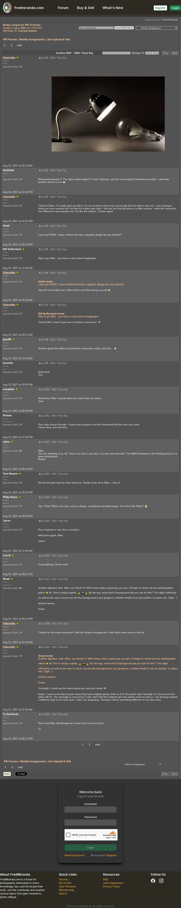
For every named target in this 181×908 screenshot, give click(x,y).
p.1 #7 (44, 304)
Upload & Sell (10, 66)
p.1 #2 (44, 170)
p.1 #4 (44, 225)
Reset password (74, 855)
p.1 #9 (44, 363)
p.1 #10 (45, 389)
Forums (63, 879)
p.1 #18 (45, 623)
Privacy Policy (111, 886)
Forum (63, 8)
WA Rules (8, 30)
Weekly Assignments (32, 39)
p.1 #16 (45, 555)
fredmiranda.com (29, 8)
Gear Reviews (67, 886)
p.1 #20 (45, 714)
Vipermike (9, 57)
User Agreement (113, 883)
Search (63, 893)
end (19, 45)
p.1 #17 (45, 578)
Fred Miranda (170, 19)
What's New (113, 8)
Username (90, 803)
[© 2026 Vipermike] (108, 113)
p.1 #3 (44, 196)
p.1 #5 (44, 249)
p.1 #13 (45, 473)
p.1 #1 (44, 57)
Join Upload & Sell (58, 39)
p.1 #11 (45, 415)
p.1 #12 (45, 441)
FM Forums (10, 39)
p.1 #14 (45, 497)
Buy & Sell (85, 8)
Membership (66, 890)
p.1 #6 (44, 272)
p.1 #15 (45, 520)
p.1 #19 (45, 646)
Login (175, 7)
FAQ (105, 879)
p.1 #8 (44, 339)
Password (90, 816)
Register (160, 7)
